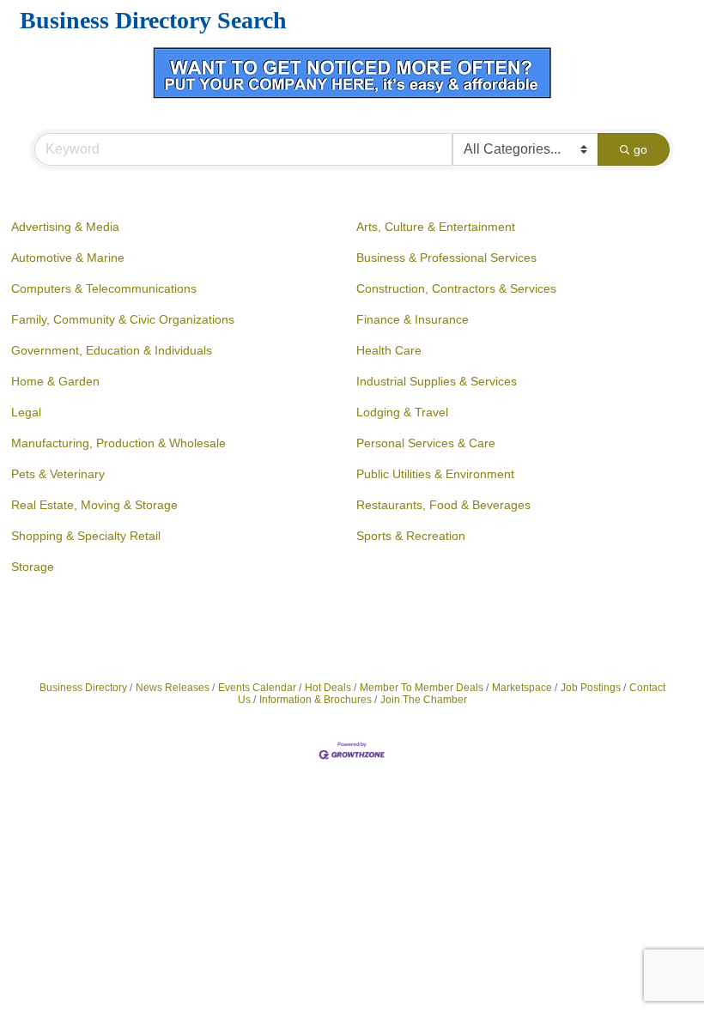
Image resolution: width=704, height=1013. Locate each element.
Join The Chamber (423, 700)
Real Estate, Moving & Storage (94, 505)
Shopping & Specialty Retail (86, 536)
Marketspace (522, 688)
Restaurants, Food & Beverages (443, 505)
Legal (26, 412)
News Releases (172, 688)
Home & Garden (55, 381)
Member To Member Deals (421, 688)
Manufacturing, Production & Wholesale (118, 443)
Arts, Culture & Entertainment (435, 227)
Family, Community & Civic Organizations (122, 319)
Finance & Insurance (412, 319)
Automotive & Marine (67, 257)
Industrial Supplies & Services (436, 381)
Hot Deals (328, 688)
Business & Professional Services (446, 257)
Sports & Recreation (410, 536)
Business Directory (83, 688)
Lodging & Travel (402, 412)
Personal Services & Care (425, 443)
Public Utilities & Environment (435, 474)
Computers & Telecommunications (104, 288)
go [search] (640, 149)
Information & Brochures (315, 700)
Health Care (389, 350)
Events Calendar (257, 688)
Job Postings (591, 688)
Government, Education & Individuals (111, 350)
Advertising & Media (65, 227)
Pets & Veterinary (58, 474)
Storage (32, 566)
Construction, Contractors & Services (456, 288)
